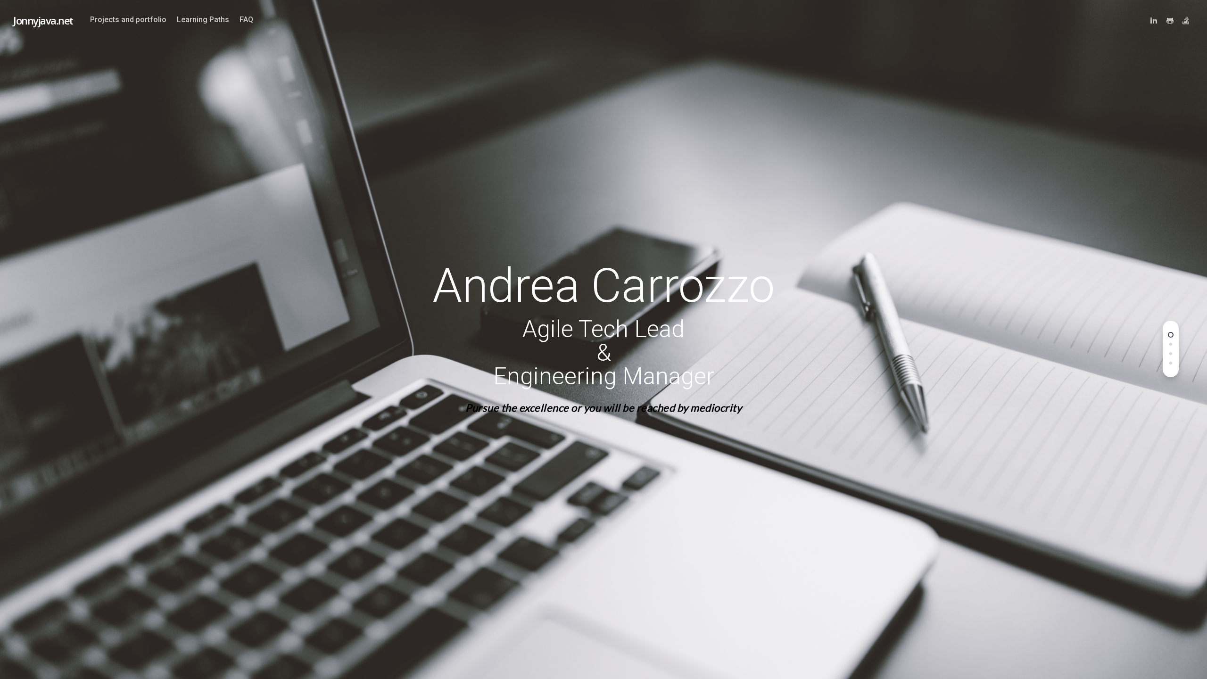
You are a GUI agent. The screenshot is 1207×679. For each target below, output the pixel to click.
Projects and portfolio (128, 19)
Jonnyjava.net (43, 20)
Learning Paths (203, 19)
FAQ (246, 19)
